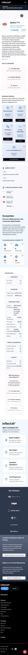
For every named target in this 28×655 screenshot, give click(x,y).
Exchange (3, 611)
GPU (2, 614)
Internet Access (7, 111)
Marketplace (4, 594)
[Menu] (25, 2)
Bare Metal (15, 150)
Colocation (20, 111)
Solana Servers (5, 616)
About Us (3, 623)
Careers (3, 625)
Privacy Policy (4, 646)
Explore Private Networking (14, 578)
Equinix (24, 30)
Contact (3, 637)
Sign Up (14, 588)
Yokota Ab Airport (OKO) (8, 180)
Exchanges (8, 130)
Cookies (3, 651)
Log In (4, 588)
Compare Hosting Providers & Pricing (14, 555)
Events (2, 630)
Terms (3, 649)
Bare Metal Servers (6, 603)
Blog (2, 632)
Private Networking (6, 609)
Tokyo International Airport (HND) (10, 174)
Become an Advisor (6, 628)
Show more (5, 59)
